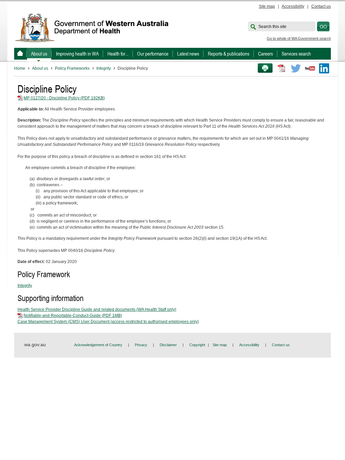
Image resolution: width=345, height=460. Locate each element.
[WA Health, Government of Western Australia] (20, 54)
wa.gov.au (35, 344)
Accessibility (293, 6)
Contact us (321, 6)
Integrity (103, 68)
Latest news (188, 54)
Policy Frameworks (72, 68)
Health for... (117, 54)
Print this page (263, 68)
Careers (265, 54)
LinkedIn (324, 68)
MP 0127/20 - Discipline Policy (64, 98)
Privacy (141, 345)
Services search (296, 54)
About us (39, 54)
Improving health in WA (77, 54)
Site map (267, 6)
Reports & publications (228, 54)
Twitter (296, 68)
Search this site (272, 26)
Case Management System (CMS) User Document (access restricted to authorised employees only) (108, 321)
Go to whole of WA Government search (299, 38)
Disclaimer (168, 345)
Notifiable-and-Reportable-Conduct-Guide (73, 315)
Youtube (310, 68)
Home (19, 68)
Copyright (197, 345)
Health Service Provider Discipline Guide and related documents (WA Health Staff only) (97, 309)
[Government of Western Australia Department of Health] (96, 27)
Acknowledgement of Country (98, 345)
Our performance (152, 54)
